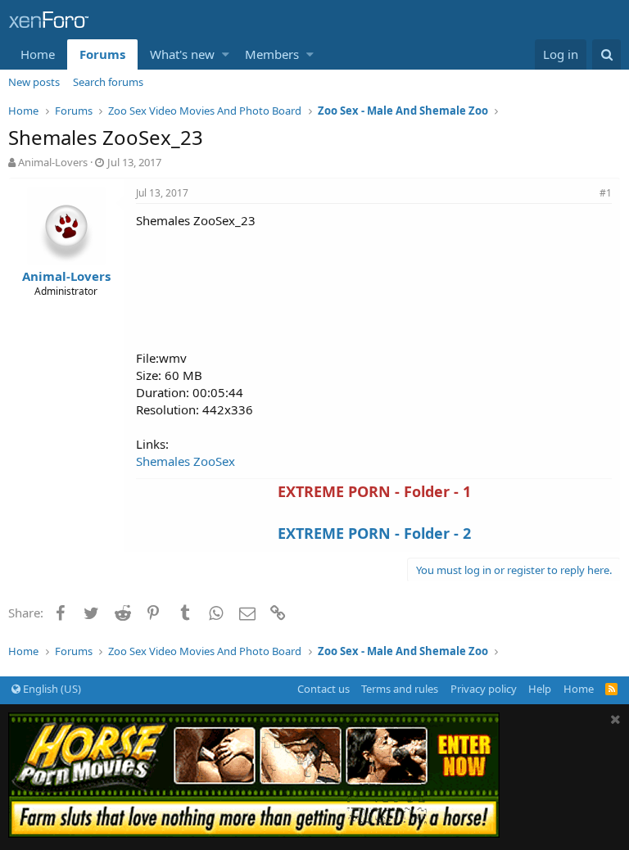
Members (272, 54)
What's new (182, 54)
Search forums (108, 82)
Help (539, 688)
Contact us (323, 688)
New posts (34, 82)
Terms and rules (399, 688)
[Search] (606, 54)
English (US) (50, 688)
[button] (225, 54)
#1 (606, 193)
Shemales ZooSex (185, 461)
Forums (102, 54)
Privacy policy (483, 688)
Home (37, 54)
